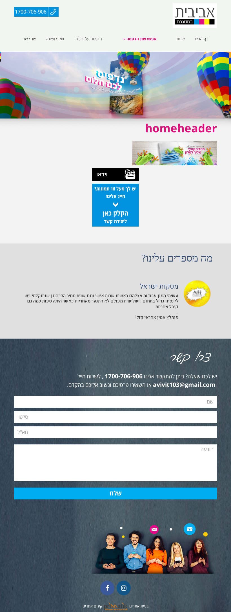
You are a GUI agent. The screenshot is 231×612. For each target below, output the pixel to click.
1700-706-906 (30, 12)
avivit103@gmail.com (184, 385)
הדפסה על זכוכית (88, 39)
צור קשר (29, 39)
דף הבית (201, 39)
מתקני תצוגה (55, 39)
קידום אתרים (92, 606)
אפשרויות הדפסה (140, 39)
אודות (181, 39)
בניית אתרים (138, 606)
